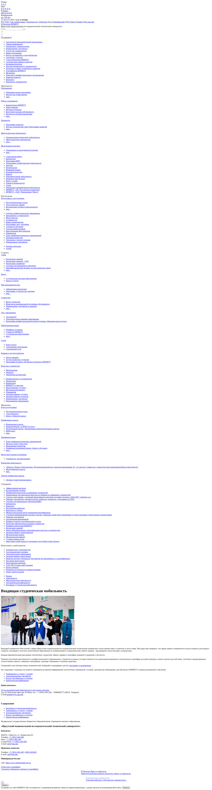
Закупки (9, 165)
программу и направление (80, 665)
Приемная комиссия (14, 238)
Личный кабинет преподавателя (19, 532)
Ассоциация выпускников (17, 552)
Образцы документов (15, 517)
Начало (9, 576)
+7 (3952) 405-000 (16, 737)
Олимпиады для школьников (18, 459)
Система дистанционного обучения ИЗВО (23, 501)
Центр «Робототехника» (16, 416)
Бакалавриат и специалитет (17, 216)
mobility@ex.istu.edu (15, 694)
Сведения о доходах (14, 57)
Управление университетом (17, 46)
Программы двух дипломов (17, 224)
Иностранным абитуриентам (18, 231)
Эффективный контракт (16, 488)
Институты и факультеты (16, 95)
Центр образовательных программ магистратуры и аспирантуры (33, 530)
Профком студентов (14, 330)
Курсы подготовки (9, 407)
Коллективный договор (16, 490)
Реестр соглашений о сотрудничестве (21, 55)
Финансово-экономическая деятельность (23, 187)
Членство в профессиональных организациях (25, 75)
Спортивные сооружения (16, 347)
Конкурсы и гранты (14, 510)
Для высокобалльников (15, 229)
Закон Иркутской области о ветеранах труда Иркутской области (32, 541)
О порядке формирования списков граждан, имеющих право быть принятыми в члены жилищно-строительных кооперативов (59, 515)
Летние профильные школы (12, 476)
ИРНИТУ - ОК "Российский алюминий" (23, 190)
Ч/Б (5, 17)
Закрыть (5, 785)
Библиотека (11, 159)
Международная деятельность (13, 133)
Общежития (11, 233)
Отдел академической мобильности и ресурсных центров (25, 690)
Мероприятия (11, 370)
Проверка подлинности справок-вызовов (23, 570)
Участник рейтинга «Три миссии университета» (106, 780)
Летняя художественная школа (18, 480)
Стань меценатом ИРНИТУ (17, 60)
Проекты (9, 372)
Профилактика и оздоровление (19, 379)
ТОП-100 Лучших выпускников (19, 565)
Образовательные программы (18, 92)
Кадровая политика (14, 64)
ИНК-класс (10, 431)
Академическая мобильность (18, 583)
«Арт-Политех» (12, 414)
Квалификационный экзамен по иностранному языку (28, 268)
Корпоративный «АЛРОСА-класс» (20, 426)
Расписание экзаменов (15, 263)
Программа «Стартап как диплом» (20, 291)
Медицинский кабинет (15, 390)
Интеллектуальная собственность (20, 112)
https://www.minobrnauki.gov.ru (18, 763)
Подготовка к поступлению (12, 198)
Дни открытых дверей (15, 205)
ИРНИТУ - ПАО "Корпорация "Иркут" (22, 192)
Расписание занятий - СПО (17, 261)
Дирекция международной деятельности (23, 137)
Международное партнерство (18, 140)
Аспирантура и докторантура (18, 550)
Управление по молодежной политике (22, 150)
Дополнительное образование (18, 554)
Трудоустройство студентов (17, 360)
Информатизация (13, 170)
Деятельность (11, 578)
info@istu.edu (12, 744)
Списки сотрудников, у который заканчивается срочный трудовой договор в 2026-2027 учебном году (48, 497)
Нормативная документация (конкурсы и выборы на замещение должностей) (38, 495)
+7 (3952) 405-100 (13, 739)
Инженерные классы (14, 424)
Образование (6, 88)
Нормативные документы (16, 49)
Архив (8, 248)
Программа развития (14, 125)
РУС (3, 22)
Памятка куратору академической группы (23, 521)
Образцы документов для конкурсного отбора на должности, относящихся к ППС (40, 499)
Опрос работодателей (15, 572)
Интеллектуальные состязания (13, 455)
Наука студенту (12, 281)
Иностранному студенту (16, 388)
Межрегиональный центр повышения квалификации (28, 513)
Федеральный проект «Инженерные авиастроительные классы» (33, 429)
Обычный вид (32, 22)
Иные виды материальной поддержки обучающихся (28, 304)
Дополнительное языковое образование (22, 319)
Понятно (126, 788)
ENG (7, 22)
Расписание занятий (14, 259)
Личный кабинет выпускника (18, 556)
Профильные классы (9, 420)
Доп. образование (8, 313)
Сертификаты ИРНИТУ (16, 71)
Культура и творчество (10, 366)
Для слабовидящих (18, 22)
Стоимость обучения (14, 227)
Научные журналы (13, 110)
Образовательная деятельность (19, 176)
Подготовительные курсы (17, 202)
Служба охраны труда (15, 539)
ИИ (2, 13)
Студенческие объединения (17, 334)
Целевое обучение (13, 246)
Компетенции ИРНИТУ (16, 105)
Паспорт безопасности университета (21, 66)
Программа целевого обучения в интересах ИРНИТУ (28, 362)
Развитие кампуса (13, 77)
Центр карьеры (12, 357)
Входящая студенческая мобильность (21, 585)
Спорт (8, 185)
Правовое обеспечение (15, 179)
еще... (8, 97)
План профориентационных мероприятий (23, 235)
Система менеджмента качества (19, 62)
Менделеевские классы (15, 469)
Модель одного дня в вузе (16, 444)
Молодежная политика (10, 146)
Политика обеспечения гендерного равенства (25, 524)
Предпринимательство (10, 285)
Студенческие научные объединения (21, 278)
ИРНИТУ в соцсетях (14, 385)
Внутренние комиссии (15, 508)
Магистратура (12, 218)
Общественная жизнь (10, 325)
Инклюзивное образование (17, 401)
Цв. (9, 17)
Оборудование (12, 107)
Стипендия (5, 298)
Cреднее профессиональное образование (23, 213)
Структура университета (16, 51)
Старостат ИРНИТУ (14, 332)
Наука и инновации (9, 101)
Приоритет (5, 120)
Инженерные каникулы (16, 446)
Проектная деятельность (11, 463)
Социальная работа (14, 157)
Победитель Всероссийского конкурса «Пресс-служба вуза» (106, 774)
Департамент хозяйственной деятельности (23, 163)
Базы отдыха (11, 345)
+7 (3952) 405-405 (16, 752)
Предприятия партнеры (16, 563)
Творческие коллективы (16, 375)
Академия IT (11, 317)
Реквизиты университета (16, 82)
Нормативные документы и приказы (21, 306)
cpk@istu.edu (12, 754)
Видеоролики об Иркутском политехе (22, 207)
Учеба (3, 255)
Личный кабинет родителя (17, 396)
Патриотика (11, 381)
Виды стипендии (13, 302)
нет (2, 17)
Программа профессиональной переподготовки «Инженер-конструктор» (36, 321)
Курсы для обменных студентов (19, 678)
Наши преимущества (14, 222)
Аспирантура (11, 220)
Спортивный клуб (13, 349)
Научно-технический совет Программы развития (26, 127)
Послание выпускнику (15, 561)
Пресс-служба (12, 181)
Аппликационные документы (18, 676)
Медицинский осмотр (15, 535)
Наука (3, 274)
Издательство (11, 168)
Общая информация (14, 44)
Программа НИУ (13, 161)
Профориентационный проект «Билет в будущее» (27, 448)
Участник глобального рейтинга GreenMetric (19, 769)
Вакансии (10, 506)
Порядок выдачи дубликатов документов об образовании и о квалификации (38, 559)
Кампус (9, 174)
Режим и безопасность (15, 183)
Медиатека (10, 73)
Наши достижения (13, 53)
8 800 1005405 (31, 752)
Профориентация (8, 437)
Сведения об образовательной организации (24, 42)
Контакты (10, 80)
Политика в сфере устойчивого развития (23, 68)
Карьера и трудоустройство (12, 353)
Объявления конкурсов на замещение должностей (27, 493)
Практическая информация (17, 680)
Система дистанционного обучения (21, 266)
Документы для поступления (18, 240)
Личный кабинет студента (17, 394)
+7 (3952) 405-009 (19, 742)
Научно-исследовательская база (19, 114)
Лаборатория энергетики (16, 289)
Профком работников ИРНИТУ (19, 526)
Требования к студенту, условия (19, 674)
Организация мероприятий (17, 519)
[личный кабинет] (2, 31)
